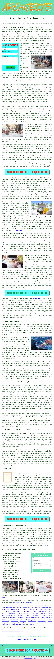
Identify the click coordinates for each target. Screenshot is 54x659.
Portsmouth (36, 615)
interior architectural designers (28, 280)
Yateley (35, 613)
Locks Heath (47, 619)
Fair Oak (23, 619)
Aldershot (14, 621)
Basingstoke (10, 607)
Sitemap (2, 645)
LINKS (32, 14)
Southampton (37, 299)
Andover (37, 607)
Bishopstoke (15, 609)
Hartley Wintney (15, 623)
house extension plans (37, 493)
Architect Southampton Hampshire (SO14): (18, 27)
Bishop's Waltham (18, 625)
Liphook (20, 617)
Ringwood (5, 623)
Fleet (50, 621)
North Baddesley (40, 611)
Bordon (42, 613)
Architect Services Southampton (18, 550)
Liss (3, 625)
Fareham (31, 625)
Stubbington (35, 617)
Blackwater (32, 621)
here (46, 546)
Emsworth (5, 619)
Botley (8, 625)
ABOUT (37, 14)
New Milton (47, 615)
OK (35, 658)
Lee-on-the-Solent (23, 613)
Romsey (4, 617)
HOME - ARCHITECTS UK (27, 639)
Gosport (24, 609)
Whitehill (33, 623)
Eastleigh (31, 619)
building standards (37, 159)
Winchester (5, 611)
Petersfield (16, 611)
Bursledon (39, 609)
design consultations (10, 500)
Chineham (12, 613)
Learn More (28, 658)
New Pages (8, 645)
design (15, 183)
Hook (50, 611)
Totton (49, 613)
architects (34, 43)
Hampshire (30, 606)
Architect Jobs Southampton (23, 602)
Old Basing (14, 619)
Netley (41, 623)
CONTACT (42, 14)
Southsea (48, 623)
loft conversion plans (18, 498)
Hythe (28, 615)
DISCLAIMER (49, 14)
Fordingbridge (47, 607)
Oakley (19, 607)
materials (48, 126)
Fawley (32, 609)
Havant (27, 617)
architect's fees (21, 250)
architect (25, 29)
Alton (39, 619)
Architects (5, 84)
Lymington (41, 621)
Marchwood (5, 621)
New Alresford (46, 617)
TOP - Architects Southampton (12, 631)
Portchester (27, 611)
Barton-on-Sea (7, 615)
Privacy (51, 645)
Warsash (23, 621)
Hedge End (5, 609)
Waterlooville (28, 607)
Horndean (48, 609)
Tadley (4, 613)
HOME (28, 14)
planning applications (40, 502)
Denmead (26, 623)
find (8, 528)
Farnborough (18, 615)
